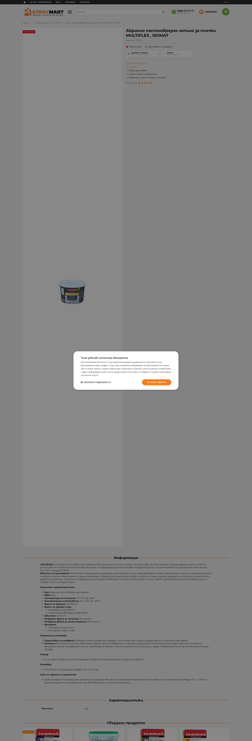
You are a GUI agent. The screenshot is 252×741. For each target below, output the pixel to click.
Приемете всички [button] (156, 382)
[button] (96, 382)
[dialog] (126, 370)
